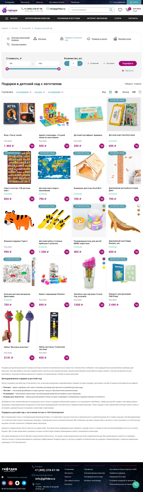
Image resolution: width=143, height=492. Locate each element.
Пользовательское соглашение (122, 484)
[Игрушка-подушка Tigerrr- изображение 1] (19, 220)
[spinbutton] (73, 63)
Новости (39, 2)
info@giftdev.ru (45, 478)
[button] (80, 63)
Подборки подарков (117, 473)
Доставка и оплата (56, 2)
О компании (9, 2)
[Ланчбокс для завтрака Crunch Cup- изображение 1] (89, 273)
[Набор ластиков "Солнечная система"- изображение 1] (54, 326)
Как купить (25, 2)
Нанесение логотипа (118, 477)
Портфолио (75, 2)
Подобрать (127, 63)
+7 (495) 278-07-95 (47, 470)
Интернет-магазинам (92, 480)
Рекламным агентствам (93, 477)
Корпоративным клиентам (94, 473)
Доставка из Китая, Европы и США (123, 469)
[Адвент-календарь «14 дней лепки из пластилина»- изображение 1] (54, 114)
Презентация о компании (17, 477)
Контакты (68, 484)
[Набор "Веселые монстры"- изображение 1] (19, 326)
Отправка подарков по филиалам (123, 480)
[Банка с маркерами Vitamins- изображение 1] (54, 273)
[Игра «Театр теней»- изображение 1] (19, 114)
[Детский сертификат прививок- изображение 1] (89, 114)
